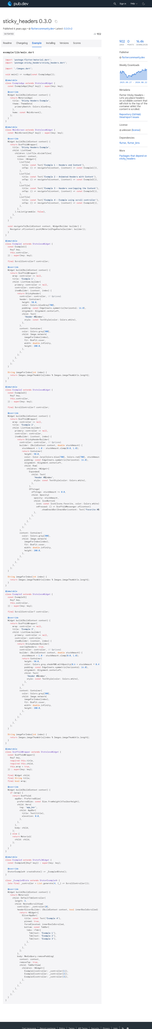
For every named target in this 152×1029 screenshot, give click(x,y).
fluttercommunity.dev (42, 28)
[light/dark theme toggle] (143, 3)
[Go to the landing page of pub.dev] (17, 3)
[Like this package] (95, 33)
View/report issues (129, 117)
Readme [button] (7, 43)
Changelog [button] (22, 43)
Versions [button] (64, 43)
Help (133, 3)
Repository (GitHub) (130, 114)
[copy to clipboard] (99, 58)
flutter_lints (133, 143)
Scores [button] (77, 43)
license (136, 130)
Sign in (123, 3)
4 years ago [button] (20, 28)
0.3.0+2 (68, 28)
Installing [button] (50, 43)
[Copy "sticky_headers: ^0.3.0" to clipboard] (56, 21)
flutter (122, 143)
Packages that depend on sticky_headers (133, 157)
